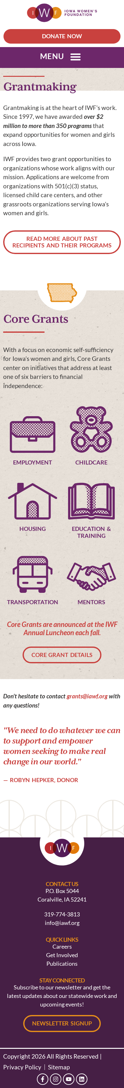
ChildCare (91, 462)
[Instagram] (55, 1079)
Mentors (91, 602)
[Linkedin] (81, 1079)
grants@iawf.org (87, 696)
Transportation (33, 602)
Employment (32, 462)
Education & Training (91, 532)
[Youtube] (68, 1079)
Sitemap (59, 1067)
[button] (75, 56)
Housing (32, 528)
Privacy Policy (22, 1067)
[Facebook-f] (42, 1079)
